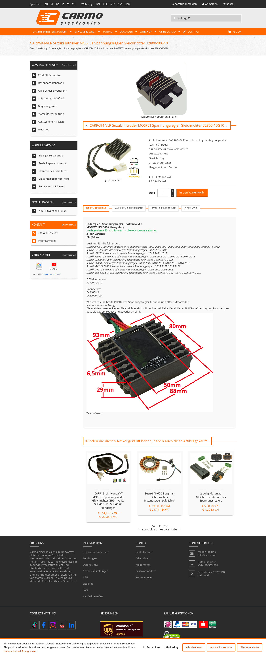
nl (52, 4)
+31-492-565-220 (48, 233)
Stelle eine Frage (164, 208)
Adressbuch (143, 558)
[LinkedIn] (71, 625)
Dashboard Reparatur (51, 83)
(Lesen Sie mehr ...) (65, 581)
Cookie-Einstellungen (95, 571)
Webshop (146, 31)
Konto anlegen (144, 577)
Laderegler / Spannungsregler (66, 48)
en (46, 4)
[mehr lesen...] (69, 65)
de (57, 4)
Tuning (108, 31)
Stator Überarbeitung (51, 114)
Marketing (171, 647)
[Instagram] (53, 625)
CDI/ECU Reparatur (49, 75)
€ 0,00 (237, 31)
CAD (120, 4)
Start (32, 48)
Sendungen (90, 558)
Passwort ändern (146, 571)
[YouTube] (62, 625)
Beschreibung (96, 208)
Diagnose (126, 31)
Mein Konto (143, 564)
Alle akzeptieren (249, 647)
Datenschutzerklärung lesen (20, 651)
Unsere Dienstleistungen (50, 31)
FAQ (85, 590)
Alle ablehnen (194, 647)
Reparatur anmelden (95, 552)
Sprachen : (36, 4)
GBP (98, 4)
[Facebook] (44, 625)
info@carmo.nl (47, 240)
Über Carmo (167, 31)
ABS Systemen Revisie (51, 121)
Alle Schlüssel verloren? (52, 90)
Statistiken (153, 647)
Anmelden (211, 4)
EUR (105, 4)
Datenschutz (90, 564)
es (73, 4)
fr (68, 4)
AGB (85, 577)
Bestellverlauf (144, 552)
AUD (112, 4)
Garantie (191, 208)
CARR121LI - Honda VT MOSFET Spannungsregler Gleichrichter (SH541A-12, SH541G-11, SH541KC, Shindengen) (108, 500)
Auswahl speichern (221, 647)
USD (127, 4)
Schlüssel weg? (85, 31)
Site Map (88, 583)
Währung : (87, 4)
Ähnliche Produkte (129, 208)
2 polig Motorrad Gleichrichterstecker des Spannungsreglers (211, 497)
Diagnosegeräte (47, 106)
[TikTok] (34, 625)
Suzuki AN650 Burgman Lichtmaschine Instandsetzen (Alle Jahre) (159, 497)
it (63, 4)
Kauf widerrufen (93, 596)
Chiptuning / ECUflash (51, 98)
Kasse (229, 4)
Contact (193, 31)
